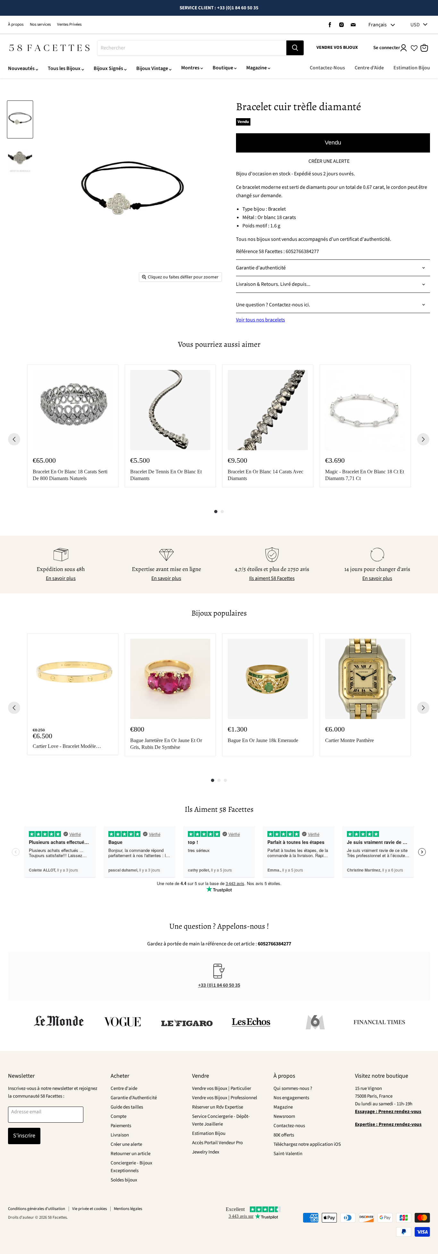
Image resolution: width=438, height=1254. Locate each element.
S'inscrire (24, 1136)
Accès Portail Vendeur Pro (217, 1142)
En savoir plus (61, 578)
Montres (190, 67)
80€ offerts (284, 1135)
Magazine (256, 67)
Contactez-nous (289, 1125)
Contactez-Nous (327, 67)
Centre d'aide (124, 1088)
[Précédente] (14, 439)
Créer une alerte (126, 1144)
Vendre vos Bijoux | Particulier (221, 1088)
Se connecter (386, 47)
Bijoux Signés (108, 68)
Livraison (120, 1135)
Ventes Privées (69, 24)
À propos (15, 24)
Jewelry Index (205, 1152)
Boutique (223, 67)
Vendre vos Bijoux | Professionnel (224, 1097)
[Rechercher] (295, 47)
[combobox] (191, 47)
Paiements (121, 1125)
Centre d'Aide (369, 67)
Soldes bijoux (124, 1180)
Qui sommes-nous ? (293, 1088)
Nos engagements (291, 1097)
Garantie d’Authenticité (134, 1097)
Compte (118, 1116)
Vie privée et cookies (89, 1209)
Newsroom (284, 1116)
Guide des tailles (127, 1107)
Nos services (40, 24)
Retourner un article (130, 1153)
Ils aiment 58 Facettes (272, 578)
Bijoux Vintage (152, 68)
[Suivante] (423, 439)
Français (377, 24)
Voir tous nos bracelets (260, 319)
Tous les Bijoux (64, 68)
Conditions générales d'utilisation (36, 1209)
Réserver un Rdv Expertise (217, 1107)
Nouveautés (21, 68)
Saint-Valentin (288, 1153)
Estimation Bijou (411, 67)
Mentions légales (128, 1209)
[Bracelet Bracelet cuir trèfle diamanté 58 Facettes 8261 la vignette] (20, 119)
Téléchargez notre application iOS (307, 1144)
